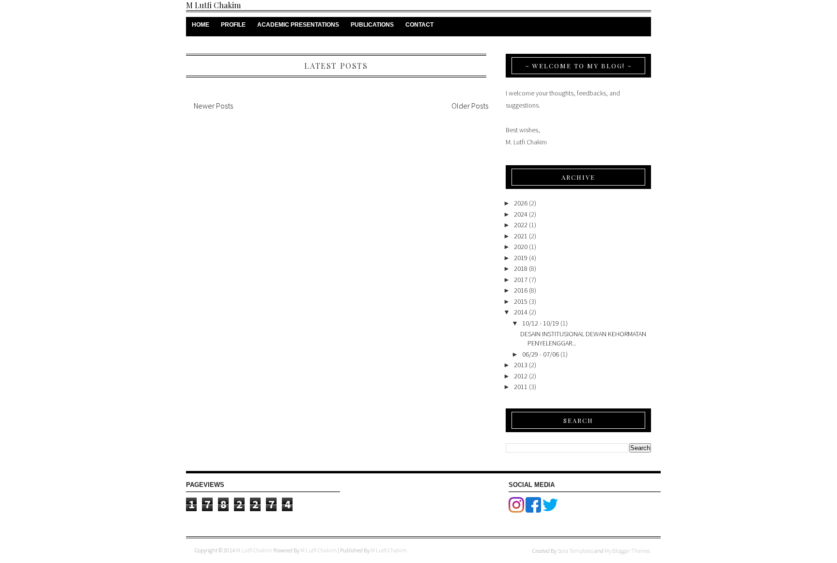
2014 (520, 312)
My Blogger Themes (627, 550)
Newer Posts (213, 105)
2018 (520, 268)
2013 (520, 364)
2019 (520, 257)
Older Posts (469, 105)
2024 (520, 214)
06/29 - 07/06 (540, 354)
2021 (520, 236)
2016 (520, 290)
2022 (520, 224)
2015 (520, 301)
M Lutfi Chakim (213, 5)
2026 (520, 203)
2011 (520, 386)
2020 (520, 246)
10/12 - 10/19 (540, 323)
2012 (520, 376)
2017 (520, 279)
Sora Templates (575, 550)
